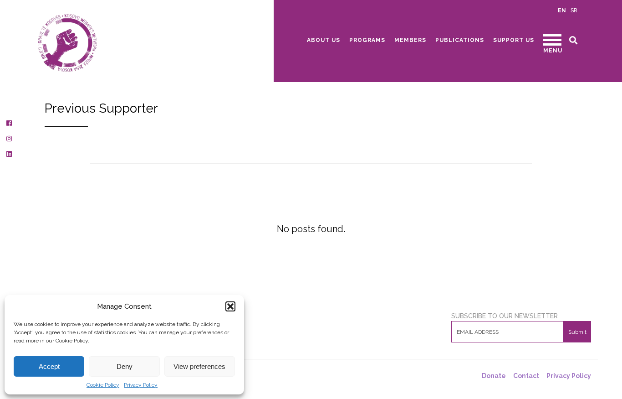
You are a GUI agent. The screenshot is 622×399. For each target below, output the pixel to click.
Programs (367, 40)
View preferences (199, 366)
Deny (125, 366)
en (562, 10)
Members (410, 40)
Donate (494, 376)
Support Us (513, 40)
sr (574, 10)
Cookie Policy (103, 385)
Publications (459, 40)
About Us (323, 40)
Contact (526, 376)
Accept (49, 366)
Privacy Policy (141, 385)
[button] (230, 306)
